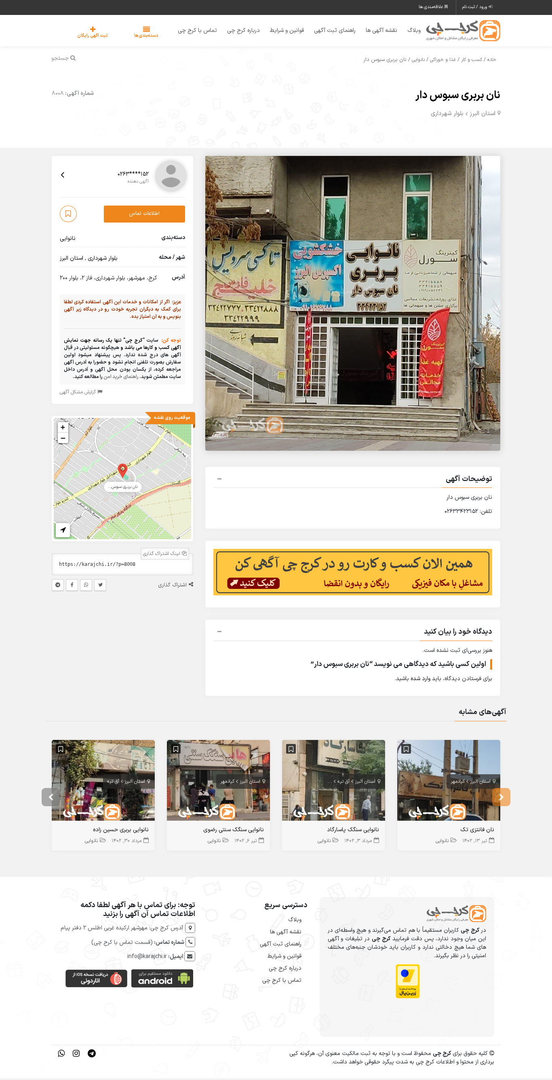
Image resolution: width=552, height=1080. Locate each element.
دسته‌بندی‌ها (122, 36)
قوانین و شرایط (282, 31)
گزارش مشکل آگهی (78, 393)
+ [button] (63, 428)
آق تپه (343, 782)
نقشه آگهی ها (376, 31)
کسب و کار (471, 61)
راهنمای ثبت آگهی (329, 31)
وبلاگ (408, 31)
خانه (491, 61)
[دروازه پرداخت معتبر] (408, 983)
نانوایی (418, 61)
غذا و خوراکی (443, 61)
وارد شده (420, 680)
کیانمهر (458, 782)
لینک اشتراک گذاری (162, 555)
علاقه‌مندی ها (432, 7)
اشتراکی (324, 782)
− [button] (63, 439)
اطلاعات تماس (144, 215)
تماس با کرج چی (192, 31)
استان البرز (482, 115)
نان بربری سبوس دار (457, 97)
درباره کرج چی (238, 31)
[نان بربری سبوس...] (123, 471)
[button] (352, 481)
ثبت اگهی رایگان (84, 36)
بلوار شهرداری (447, 115)
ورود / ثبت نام (475, 7)
